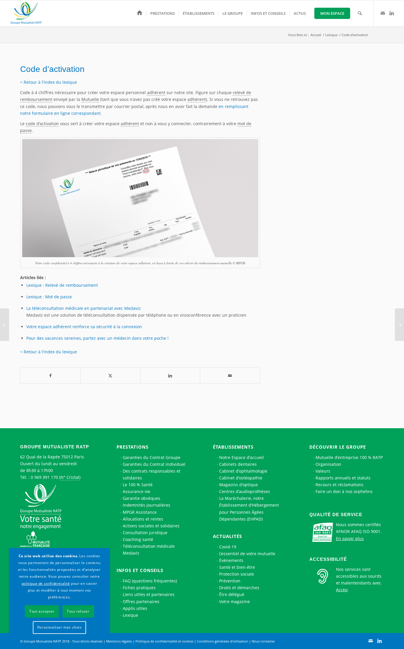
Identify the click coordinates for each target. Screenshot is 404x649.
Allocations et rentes (143, 519)
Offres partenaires (141, 601)
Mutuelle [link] (90, 99)
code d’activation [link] (42, 123)
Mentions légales (119, 641)
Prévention (229, 581)
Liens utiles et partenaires (148, 594)
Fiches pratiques (139, 587)
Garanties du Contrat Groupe (151, 457)
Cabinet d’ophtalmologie (243, 471)
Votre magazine (234, 601)
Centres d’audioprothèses (244, 491)
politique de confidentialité (46, 583)
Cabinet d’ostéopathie (240, 478)
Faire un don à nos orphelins (344, 491)
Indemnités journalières (146, 505)
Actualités (227, 536)
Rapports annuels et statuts (343, 478)
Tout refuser (78, 611)
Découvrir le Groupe (337, 447)
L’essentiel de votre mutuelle (247, 553)
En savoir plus (350, 538)
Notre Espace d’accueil (241, 457)
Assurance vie (136, 491)
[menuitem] (139, 13)
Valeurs (323, 471)
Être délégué (231, 594)
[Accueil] (139, 13)
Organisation (328, 464)
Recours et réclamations (339, 484)
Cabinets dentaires (238, 464)
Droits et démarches (239, 587)
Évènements (231, 560)
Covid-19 (227, 547)
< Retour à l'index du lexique (48, 82)
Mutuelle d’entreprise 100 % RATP (349, 457)
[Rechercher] (360, 13)
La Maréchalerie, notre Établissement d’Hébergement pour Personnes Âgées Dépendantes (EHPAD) (249, 508)
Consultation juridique (145, 532)
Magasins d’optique (238, 484)
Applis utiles (135, 608)
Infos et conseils (140, 570)
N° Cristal (69, 477)
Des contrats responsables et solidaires (151, 474)
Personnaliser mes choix (59, 627)
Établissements (233, 447)
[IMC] (4, 324)
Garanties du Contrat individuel (154, 464)
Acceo (342, 589)
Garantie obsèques (141, 498)
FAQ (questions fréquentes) (150, 581)
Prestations (132, 447)
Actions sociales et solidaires (151, 526)
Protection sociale (236, 574)
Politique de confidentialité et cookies (164, 641)
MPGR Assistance (140, 512)
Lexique (130, 615)
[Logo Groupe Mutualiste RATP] (28, 13)
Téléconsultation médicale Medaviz (149, 549)
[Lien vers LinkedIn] (391, 13)
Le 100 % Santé (138, 484)
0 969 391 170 (44, 477)
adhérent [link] (156, 92)
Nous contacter (263, 641)
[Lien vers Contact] (382, 13)
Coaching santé (138, 539)
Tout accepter (41, 611)
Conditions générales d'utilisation (222, 641)
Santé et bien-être (237, 567)
